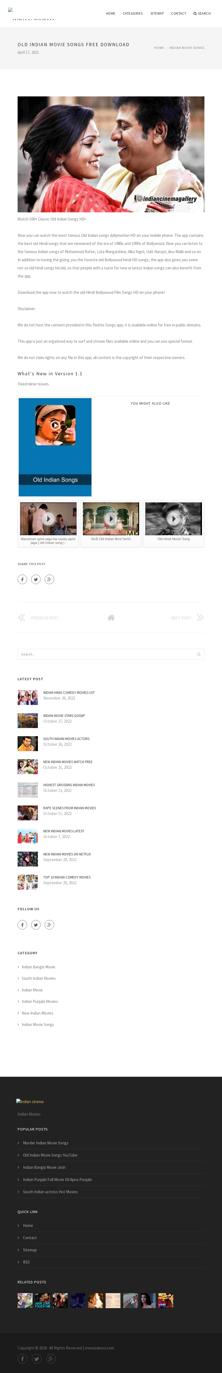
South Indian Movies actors (66, 738)
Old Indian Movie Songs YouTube (50, 1155)
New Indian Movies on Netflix (67, 854)
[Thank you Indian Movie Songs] (148, 1300)
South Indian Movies (39, 978)
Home (111, 13)
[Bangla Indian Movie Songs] (25, 1300)
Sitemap (157, 13)
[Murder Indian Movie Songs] (60, 1300)
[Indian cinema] (31, 10)
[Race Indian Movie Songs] (42, 1300)
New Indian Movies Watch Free (68, 762)
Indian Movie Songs (186, 48)
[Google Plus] (49, 579)
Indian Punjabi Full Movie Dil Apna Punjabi (57, 1179)
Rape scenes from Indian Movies (69, 808)
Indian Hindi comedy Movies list (69, 692)
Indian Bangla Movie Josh (44, 1167)
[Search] (198, 654)
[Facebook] (22, 579)
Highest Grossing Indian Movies (69, 785)
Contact (179, 13)
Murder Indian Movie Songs (45, 1142)
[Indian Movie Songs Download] (165, 1300)
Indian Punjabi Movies (40, 1001)
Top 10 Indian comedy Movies (66, 877)
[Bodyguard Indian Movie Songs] (77, 1300)
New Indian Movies (37, 1013)
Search (204, 13)
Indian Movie (32, 990)
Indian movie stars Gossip (64, 715)
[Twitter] (36, 579)
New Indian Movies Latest (63, 831)
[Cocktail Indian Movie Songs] (130, 1300)
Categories (133, 13)
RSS (26, 1262)
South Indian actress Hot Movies (50, 1191)
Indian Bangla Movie (38, 966)
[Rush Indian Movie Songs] (95, 1300)
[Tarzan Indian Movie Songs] (113, 1300)
